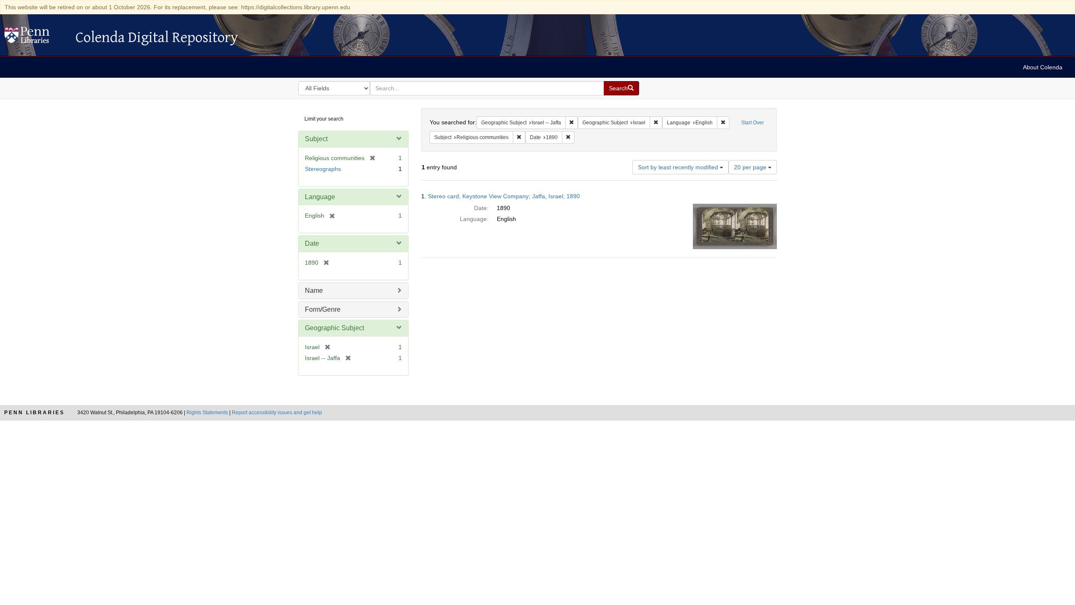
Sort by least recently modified (679, 167)
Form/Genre (323, 309)
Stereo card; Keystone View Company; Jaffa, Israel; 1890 (504, 196)
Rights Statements (207, 413)
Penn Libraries (34, 413)
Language (320, 196)
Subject (316, 138)
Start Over (752, 123)
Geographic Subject (334, 327)
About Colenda (1042, 67)
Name (314, 290)
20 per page (751, 167)
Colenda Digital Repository (35, 37)
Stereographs (323, 169)
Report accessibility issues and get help (277, 413)
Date (312, 243)
